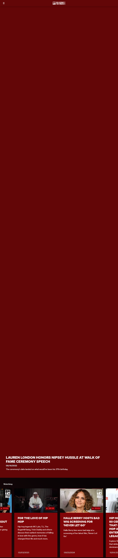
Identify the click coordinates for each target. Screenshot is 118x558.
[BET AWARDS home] (59, 4)
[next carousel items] (114, 506)
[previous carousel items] (4, 506)
